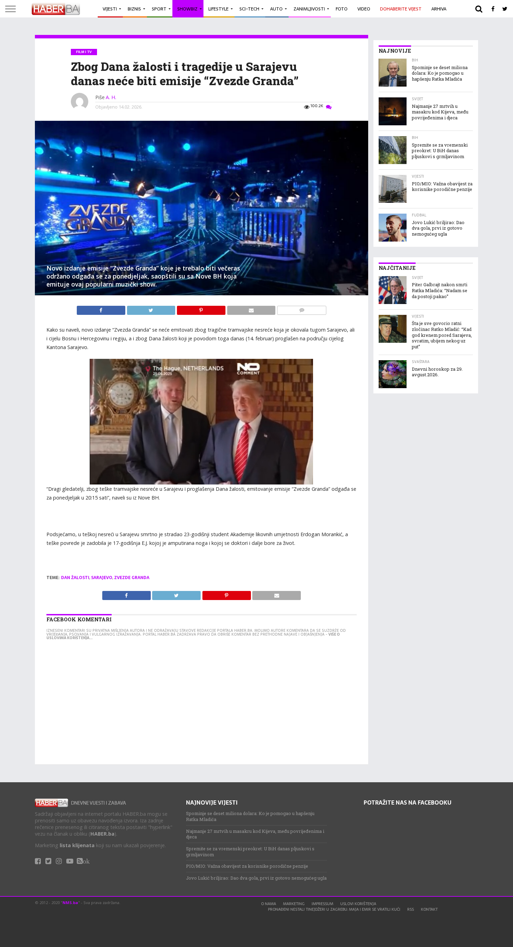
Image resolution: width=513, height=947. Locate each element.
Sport (159, 9)
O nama (268, 904)
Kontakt (429, 909)
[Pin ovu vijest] (202, 308)
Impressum (322, 904)
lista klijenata (77, 845)
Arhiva (438, 9)
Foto (342, 9)
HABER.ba (102, 833)
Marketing (294, 904)
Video (363, 9)
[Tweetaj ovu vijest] (152, 308)
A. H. (111, 97)
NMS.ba (70, 902)
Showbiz (187, 9)
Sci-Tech (249, 9)
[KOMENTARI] (301, 308)
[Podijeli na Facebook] (102, 308)
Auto (276, 9)
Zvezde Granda (131, 577)
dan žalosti (75, 577)
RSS (410, 909)
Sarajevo (101, 577)
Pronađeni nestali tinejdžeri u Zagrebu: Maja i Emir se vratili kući (334, 909)
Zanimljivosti (309, 9)
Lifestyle (218, 9)
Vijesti (110, 9)
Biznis (134, 9)
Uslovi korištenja (358, 904)
